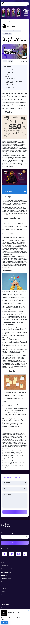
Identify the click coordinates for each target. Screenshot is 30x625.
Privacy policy (5, 604)
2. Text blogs (9, 72)
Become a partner (6, 572)
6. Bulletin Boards (11, 85)
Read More (7, 191)
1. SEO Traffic (10, 70)
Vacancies (4, 575)
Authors (3, 598)
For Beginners (7, 33)
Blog (2, 562)
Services (3, 582)
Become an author (6, 578)
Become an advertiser (7, 569)
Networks (3, 588)
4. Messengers (10, 78)
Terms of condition (6, 607)
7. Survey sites (10, 87)
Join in (4, 622)
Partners (3, 585)
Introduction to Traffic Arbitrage (11, 30)
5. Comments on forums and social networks (13, 81)
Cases (3, 591)
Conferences (4, 565)
